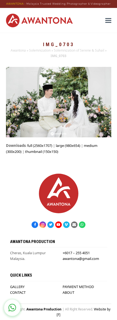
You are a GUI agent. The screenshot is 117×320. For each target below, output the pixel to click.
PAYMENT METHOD (78, 286)
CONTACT (18, 292)
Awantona (18, 50)
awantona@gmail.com (81, 258)
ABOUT (68, 292)
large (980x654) (68, 145)
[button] (108, 20)
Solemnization (40, 50)
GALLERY (17, 286)
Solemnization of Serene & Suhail (79, 50)
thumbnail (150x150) (41, 151)
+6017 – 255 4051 (76, 252)
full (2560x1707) (39, 145)
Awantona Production (43, 309)
